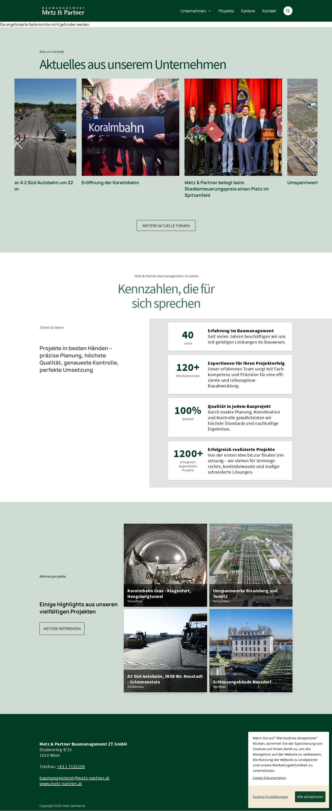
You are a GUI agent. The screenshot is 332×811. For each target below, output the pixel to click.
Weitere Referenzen (62, 628)
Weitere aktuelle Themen (166, 225)
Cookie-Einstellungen (270, 797)
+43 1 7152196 (71, 766)
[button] (20, 144)
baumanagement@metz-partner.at (75, 778)
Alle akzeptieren (310, 797)
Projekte (226, 11)
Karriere (248, 11)
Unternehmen (193, 11)
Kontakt (269, 11)
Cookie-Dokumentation (269, 778)
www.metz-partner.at (61, 783)
